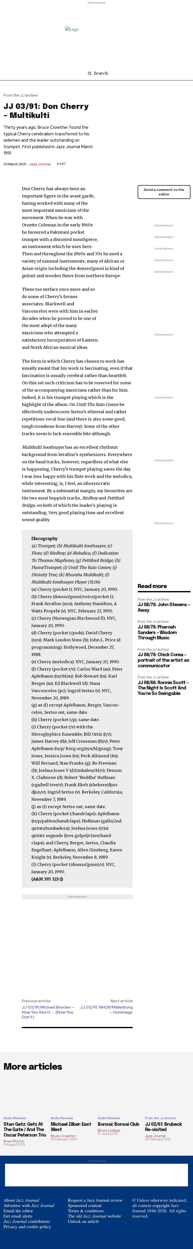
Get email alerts (18, 1216)
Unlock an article (83, 1221)
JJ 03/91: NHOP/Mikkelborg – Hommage (106, 1010)
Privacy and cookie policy (27, 1226)
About (21, 1200)
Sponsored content (85, 1205)
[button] (96, 73)
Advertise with (29, 1205)
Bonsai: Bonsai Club (118, 1124)
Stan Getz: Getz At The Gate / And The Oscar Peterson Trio (25, 1130)
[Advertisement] (96, 12)
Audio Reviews (15, 1118)
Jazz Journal (40, 164)
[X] (143, 210)
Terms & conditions (86, 1211)
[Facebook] (154, 210)
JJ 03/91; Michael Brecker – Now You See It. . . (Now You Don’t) (48, 1012)
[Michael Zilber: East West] (73, 1094)
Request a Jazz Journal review (95, 1200)
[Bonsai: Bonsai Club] (120, 1094)
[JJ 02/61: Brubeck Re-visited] (167, 1094)
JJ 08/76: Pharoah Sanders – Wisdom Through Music (157, 632)
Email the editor (18, 1211)
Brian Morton (14, 1141)
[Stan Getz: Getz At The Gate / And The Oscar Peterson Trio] (26, 1094)
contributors (27, 1221)
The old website (94, 1216)
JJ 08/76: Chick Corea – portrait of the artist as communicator (163, 660)
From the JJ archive (21, 95)
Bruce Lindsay (109, 1130)
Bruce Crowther (63, 1136)
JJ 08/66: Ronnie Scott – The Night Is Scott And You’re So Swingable (163, 688)
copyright (161, 1205)
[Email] (166, 210)
